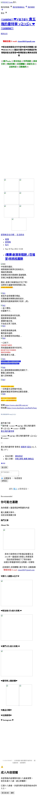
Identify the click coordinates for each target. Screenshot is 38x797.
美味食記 (19, 456)
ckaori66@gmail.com (26, 41)
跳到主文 (4, 34)
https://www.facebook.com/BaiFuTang (22, 408)
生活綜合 (20, 235)
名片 (7, 245)
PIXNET (9, 760)
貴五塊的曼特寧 (7, 431)
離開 (12, 793)
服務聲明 (23, 763)
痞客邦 (24, 447)
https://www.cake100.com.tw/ (16, 405)
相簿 (7, 239)
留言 (29, 447)
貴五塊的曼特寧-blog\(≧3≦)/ (8, 414)
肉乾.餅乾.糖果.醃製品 (24, 459)
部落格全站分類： (9, 235)
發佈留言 (4, 481)
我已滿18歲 (5, 793)
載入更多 (4, 467)
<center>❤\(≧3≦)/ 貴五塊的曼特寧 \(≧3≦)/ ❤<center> (18, 23)
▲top (3, 463)
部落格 (8, 242)
